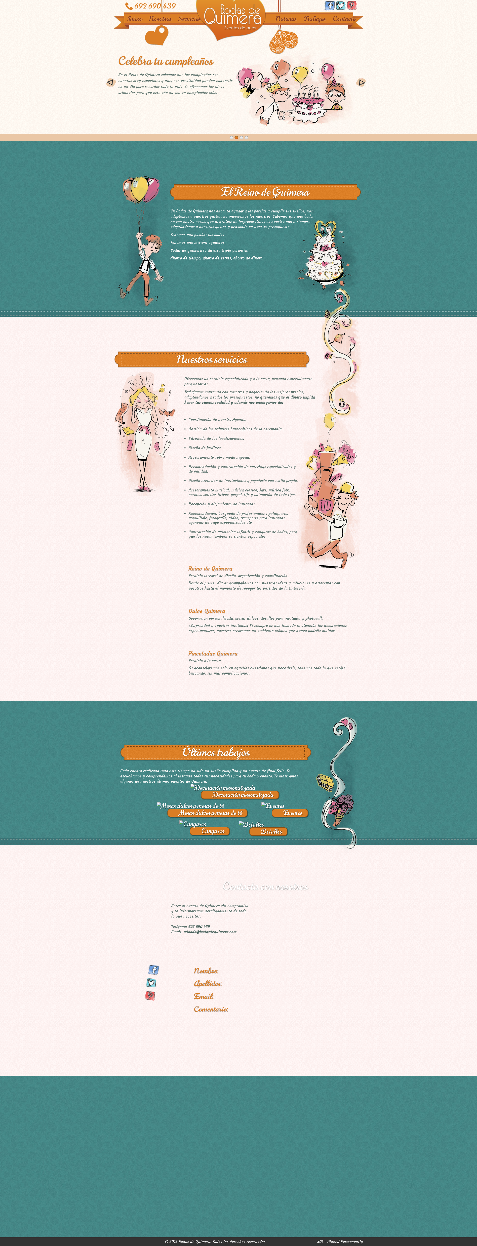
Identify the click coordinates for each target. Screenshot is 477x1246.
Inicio (134, 18)
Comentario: (211, 1009)
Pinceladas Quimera (213, 653)
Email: (204, 996)
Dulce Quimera (207, 611)
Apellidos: (208, 983)
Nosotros (160, 18)
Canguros (212, 831)
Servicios (190, 18)
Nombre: (206, 970)
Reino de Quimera (210, 568)
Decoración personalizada (243, 795)
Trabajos (315, 18)
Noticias (286, 18)
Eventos (293, 813)
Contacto (344, 18)
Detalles (271, 831)
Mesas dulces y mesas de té (210, 813)
